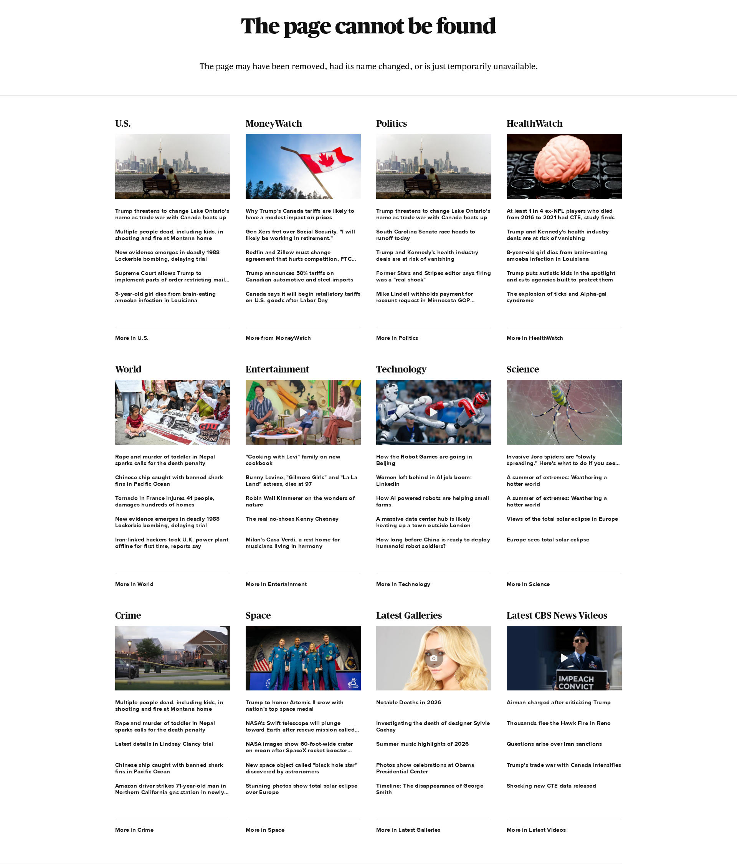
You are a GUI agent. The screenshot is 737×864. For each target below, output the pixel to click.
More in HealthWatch (535, 337)
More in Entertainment (276, 584)
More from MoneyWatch (278, 337)
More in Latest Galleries (408, 829)
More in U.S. (132, 337)
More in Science (528, 584)
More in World (134, 584)
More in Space (265, 829)
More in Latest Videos (536, 829)
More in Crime (134, 829)
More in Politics (397, 337)
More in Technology (403, 584)
